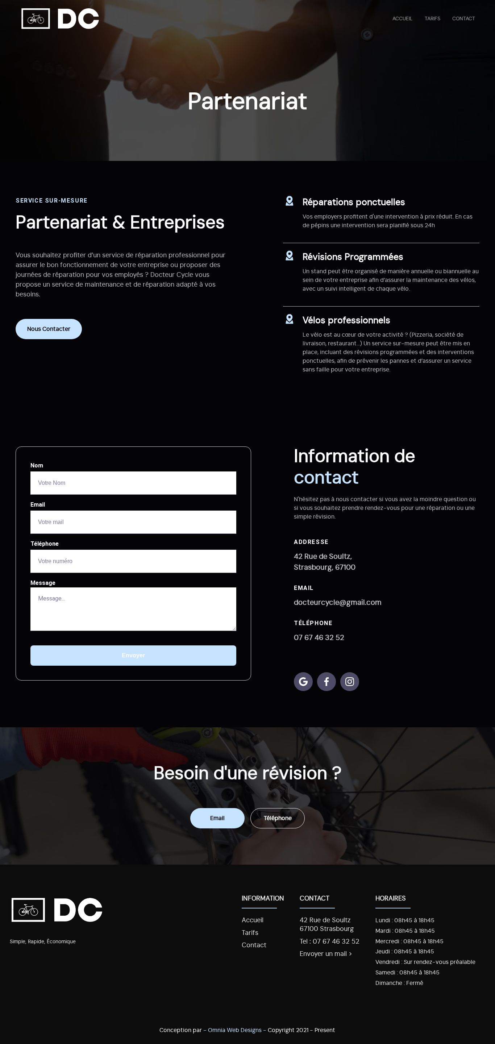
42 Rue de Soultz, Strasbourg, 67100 (324, 562)
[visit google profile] (303, 681)
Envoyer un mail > (326, 954)
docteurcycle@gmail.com (338, 602)
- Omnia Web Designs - (234, 1030)
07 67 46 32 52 (319, 637)
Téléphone (44, 543)
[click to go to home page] (60, 18)
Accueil (402, 18)
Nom (36, 465)
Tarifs (432, 18)
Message (42, 582)
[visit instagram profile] (349, 681)
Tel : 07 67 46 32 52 (329, 942)
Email (37, 504)
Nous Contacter (48, 329)
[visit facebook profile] (326, 681)
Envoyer (133, 655)
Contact (463, 18)
